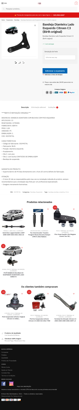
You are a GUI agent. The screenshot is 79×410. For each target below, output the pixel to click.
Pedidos (4, 355)
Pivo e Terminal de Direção (65, 231)
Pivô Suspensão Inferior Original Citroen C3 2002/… (13, 318)
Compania (4, 352)
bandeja (50, 192)
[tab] (25, 106)
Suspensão (9, 20)
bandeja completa (59, 192)
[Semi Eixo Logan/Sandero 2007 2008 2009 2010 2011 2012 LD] (13, 217)
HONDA (4, 269)
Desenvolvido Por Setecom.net (11, 396)
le (68, 192)
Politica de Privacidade (8, 361)
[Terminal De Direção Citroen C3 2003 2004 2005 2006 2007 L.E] (65, 302)
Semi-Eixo (13, 231)
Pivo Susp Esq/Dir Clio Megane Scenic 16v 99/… (65, 235)
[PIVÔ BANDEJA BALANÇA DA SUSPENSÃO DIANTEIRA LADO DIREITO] (13, 256)
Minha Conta (5, 367)
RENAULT (6, 231)
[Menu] (2, 3)
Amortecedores (35, 231)
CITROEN (7, 313)
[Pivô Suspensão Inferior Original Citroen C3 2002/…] (13, 301)
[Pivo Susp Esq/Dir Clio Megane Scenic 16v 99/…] (65, 217)
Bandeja (16, 20)
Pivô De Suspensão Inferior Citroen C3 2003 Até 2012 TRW (39, 320)
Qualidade (4, 358)
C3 (66, 192)
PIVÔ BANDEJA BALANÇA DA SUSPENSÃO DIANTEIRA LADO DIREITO (13, 275)
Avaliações (52, 107)
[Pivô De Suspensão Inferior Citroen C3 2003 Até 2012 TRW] (39, 302)
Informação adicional (38, 107)
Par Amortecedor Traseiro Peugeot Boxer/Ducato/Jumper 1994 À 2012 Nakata (39, 235)
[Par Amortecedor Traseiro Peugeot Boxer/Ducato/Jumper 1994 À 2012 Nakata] (39, 217)
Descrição (25, 107)
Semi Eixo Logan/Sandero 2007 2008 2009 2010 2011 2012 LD (13, 234)
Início (3, 20)
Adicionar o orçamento (55, 71)
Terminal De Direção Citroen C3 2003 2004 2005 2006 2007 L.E (65, 320)
